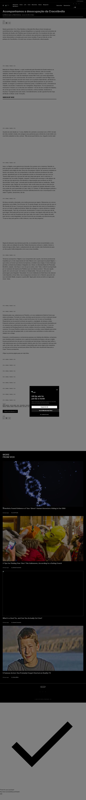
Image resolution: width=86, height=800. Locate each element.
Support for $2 (44, 407)
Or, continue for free (44, 414)
